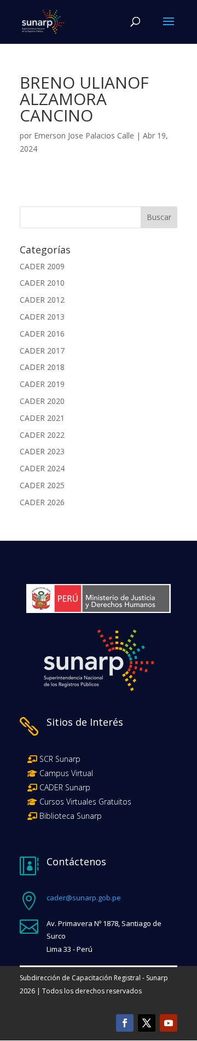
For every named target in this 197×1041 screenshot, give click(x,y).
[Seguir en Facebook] (125, 1023)
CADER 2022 (42, 435)
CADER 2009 (42, 266)
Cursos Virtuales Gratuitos (84, 801)
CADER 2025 (42, 485)
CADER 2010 (42, 282)
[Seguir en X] (146, 1023)
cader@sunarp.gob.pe (84, 898)
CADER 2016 (42, 333)
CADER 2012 (42, 299)
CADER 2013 (42, 316)
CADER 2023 (42, 451)
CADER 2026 (42, 502)
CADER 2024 (42, 468)
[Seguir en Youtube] (168, 1023)
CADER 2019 (42, 384)
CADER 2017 (42, 350)
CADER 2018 (42, 367)
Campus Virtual (65, 773)
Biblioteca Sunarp (70, 816)
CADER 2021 (42, 418)
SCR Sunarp (59, 759)
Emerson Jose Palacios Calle (84, 135)
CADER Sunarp (64, 787)
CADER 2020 (42, 401)
